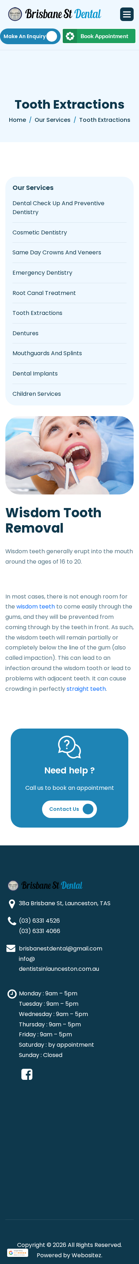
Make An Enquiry (25, 36)
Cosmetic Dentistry (39, 232)
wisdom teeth (35, 606)
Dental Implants (35, 373)
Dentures (25, 333)
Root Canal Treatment (44, 293)
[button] (127, 14)
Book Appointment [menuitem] (104, 35)
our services (53, 120)
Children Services (36, 394)
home (17, 120)
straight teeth (86, 689)
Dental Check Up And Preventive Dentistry (58, 208)
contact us (64, 809)
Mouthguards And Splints (47, 353)
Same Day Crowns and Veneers (56, 252)
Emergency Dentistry (42, 273)
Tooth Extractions (37, 313)
